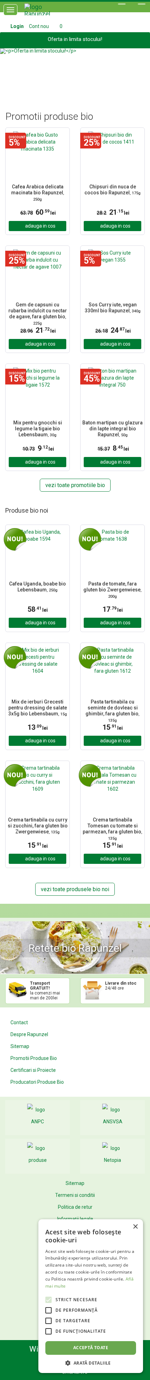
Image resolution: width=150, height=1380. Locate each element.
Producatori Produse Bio (37, 1082)
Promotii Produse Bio (33, 1058)
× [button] (135, 1226)
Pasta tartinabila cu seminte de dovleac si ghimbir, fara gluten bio (112, 710)
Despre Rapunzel (29, 1034)
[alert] (90, 1296)
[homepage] (45, 12)
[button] (11, 71)
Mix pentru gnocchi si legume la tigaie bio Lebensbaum (37, 428)
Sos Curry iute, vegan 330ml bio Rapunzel (113, 307)
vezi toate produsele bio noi (75, 889)
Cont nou (39, 26)
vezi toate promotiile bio (75, 485)
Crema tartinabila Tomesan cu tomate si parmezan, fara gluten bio (112, 828)
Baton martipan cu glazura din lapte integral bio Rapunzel (112, 428)
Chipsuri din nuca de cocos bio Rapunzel (112, 189)
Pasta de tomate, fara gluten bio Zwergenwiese (112, 590)
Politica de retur (75, 1207)
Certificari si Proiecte (33, 1070)
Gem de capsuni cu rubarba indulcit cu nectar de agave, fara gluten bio (37, 313)
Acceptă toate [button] (90, 1348)
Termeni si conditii (75, 1195)
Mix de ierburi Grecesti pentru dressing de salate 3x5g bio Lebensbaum (37, 707)
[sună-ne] (141, 4)
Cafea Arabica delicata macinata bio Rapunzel (37, 193)
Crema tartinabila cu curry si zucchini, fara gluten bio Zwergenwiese (38, 825)
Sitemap (19, 1046)
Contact (19, 1022)
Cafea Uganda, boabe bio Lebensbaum (37, 586)
